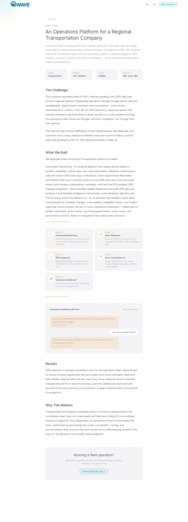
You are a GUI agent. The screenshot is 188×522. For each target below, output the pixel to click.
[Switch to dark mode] (154, 4)
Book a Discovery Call (94, 471)
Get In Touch (168, 4)
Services (52, 19)
